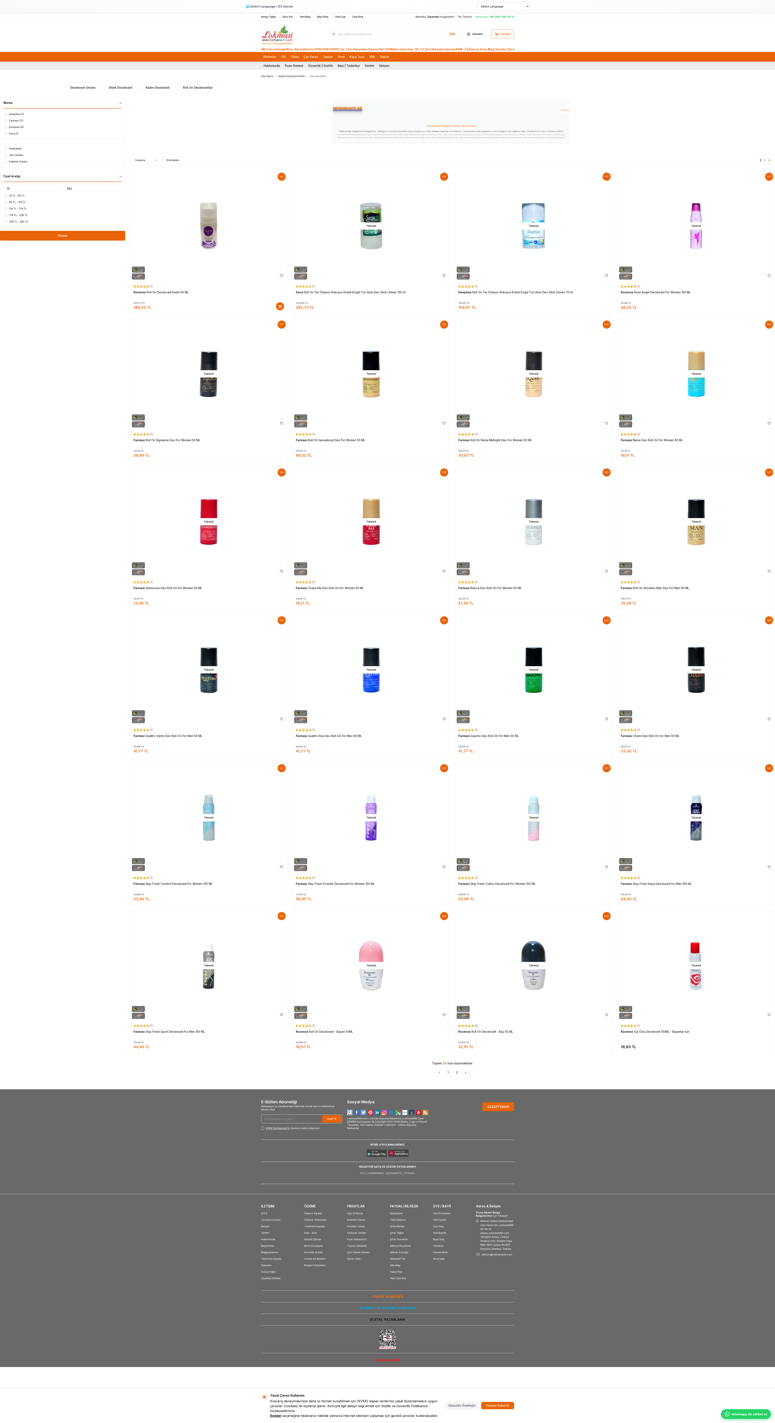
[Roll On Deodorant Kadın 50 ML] (209, 226)
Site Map (395, 1265)
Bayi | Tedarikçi (349, 65)
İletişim (384, 65)
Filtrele (62, 235)
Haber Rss (396, 1271)
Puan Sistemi (294, 65)
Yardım (369, 65)
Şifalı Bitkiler (397, 1226)
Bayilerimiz (267, 1245)
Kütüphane (396, 1213)
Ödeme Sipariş (313, 1213)
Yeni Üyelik (439, 1219)
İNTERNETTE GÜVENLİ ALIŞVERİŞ (387, 1308)
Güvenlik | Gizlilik (320, 65)
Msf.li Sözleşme (313, 1245)
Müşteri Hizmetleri (315, 1265)
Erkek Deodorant (120, 87)
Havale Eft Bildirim (315, 1258)
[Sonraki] (465, 1072)
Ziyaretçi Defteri (270, 1278)
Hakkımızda (272, 65)
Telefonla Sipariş (271, 1258)
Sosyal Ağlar (268, 1271)
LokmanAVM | (375, 1173)
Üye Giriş (438, 1226)
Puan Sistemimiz (357, 1239)
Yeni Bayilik (439, 1232)
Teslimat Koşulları (314, 1226)
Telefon (467, 16)
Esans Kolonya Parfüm (291, 76)
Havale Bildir (440, 1252)
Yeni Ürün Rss (398, 1278)
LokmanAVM (387, 1360)
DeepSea (465, 292)
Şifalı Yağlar (397, 1232)
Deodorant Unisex (82, 87)
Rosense (140, 292)
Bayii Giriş (438, 1239)
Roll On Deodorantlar (198, 87)
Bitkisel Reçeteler (400, 1245)
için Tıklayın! (492, 1214)
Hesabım (438, 1245)
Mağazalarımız (269, 1252)
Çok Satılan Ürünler (358, 1252)
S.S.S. (264, 1213)
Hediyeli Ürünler (356, 1232)
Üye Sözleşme (441, 1213)
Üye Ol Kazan (355, 1213)
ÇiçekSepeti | (394, 1173)
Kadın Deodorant (158, 87)
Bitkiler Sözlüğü (399, 1252)
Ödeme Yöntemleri (315, 1219)
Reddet (275, 1416)
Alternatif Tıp (397, 1258)
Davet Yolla (353, 1258)
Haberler (266, 1265)
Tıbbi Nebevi (398, 1219)
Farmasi (140, 440)
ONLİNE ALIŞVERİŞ (387, 1296)
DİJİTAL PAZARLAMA (387, 1320)
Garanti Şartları (312, 1239)
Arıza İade (439, 1258)
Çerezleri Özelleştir (462, 1405)
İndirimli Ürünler (356, 1219)
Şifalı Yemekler (399, 1239)
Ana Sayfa (267, 76)
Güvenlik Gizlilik (313, 1252)
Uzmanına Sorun (270, 1219)
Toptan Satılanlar (357, 1245)
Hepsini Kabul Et (497, 1405)
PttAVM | (409, 1173)
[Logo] (285, 34)
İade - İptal (310, 1232)
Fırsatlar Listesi (356, 1226)
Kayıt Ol (331, 1118)
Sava (300, 292)
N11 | (362, 1173)
